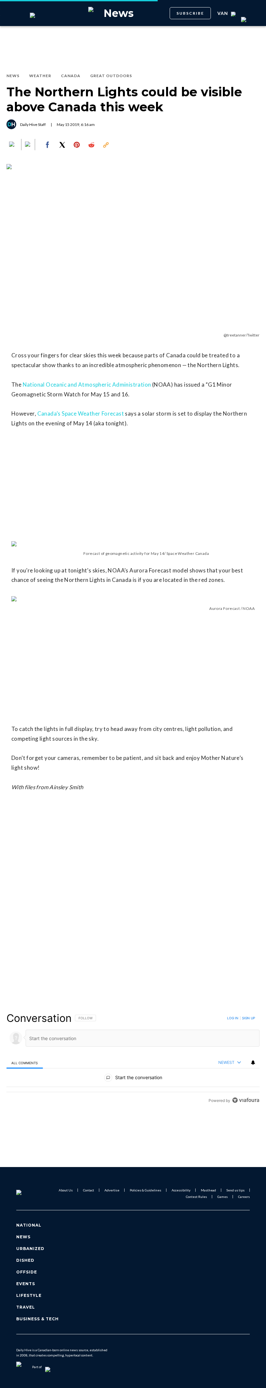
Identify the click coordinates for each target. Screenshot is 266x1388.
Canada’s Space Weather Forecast (80, 413)
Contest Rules (196, 1197)
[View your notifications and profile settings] (253, 1062)
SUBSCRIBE (190, 13)
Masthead (208, 1190)
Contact (88, 1190)
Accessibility (181, 1190)
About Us (66, 1190)
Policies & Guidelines (145, 1190)
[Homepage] (27, 1193)
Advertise (111, 1190)
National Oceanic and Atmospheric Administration (87, 384)
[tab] (24, 1062)
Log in (232, 1018)
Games (222, 1197)
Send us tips (235, 1190)
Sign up (248, 1018)
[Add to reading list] (28, 145)
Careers (244, 1197)
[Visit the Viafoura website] (246, 1100)
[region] (133, 1059)
